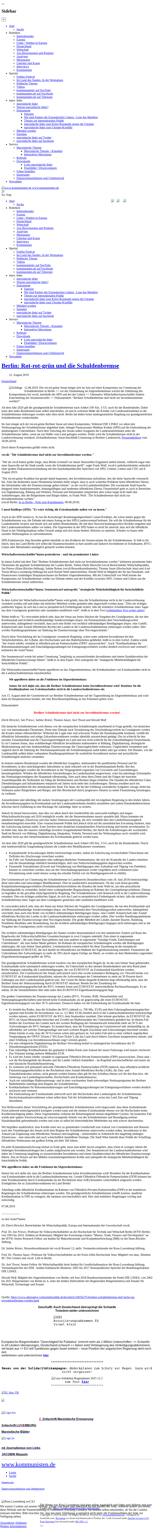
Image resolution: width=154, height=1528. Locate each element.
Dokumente (23, 110)
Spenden (22, 134)
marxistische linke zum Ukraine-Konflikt (48, 127)
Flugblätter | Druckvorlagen (40, 168)
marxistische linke (27, 103)
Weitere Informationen (13, 1526)
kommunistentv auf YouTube (34, 90)
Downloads (23, 161)
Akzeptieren (7, 1522)
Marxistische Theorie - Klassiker (43, 151)
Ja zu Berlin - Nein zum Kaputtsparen (41, 502)
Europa (21, 39)
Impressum (23, 174)
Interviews (23, 66)
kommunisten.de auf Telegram (34, 97)
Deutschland (24, 46)
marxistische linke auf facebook (35, 141)
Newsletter (15, 181)
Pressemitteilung (131, 437)
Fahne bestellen (26, 171)
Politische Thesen (27, 83)
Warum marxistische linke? (32, 107)
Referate (21, 157)
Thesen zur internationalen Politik (44, 120)
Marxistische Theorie (29, 147)
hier (85, 1382)
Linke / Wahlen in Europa (32, 42)
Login (12, 1472)
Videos (21, 86)
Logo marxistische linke (38, 164)
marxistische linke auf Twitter (34, 137)
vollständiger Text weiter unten (125, 610)
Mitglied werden (26, 130)
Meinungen (23, 59)
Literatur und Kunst (28, 63)
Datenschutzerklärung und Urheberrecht (40, 178)
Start (11, 26)
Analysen (22, 56)
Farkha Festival (26, 76)
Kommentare (24, 70)
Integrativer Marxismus (37, 154)
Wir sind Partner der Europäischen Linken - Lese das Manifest (61, 117)
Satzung (29, 113)
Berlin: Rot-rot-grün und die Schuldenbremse (60, 365)
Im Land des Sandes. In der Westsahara (40, 80)
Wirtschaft (23, 49)
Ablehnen (21, 1522)
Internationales (25, 36)
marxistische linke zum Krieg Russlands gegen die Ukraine (59, 124)
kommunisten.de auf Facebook (35, 93)
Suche (20, 29)
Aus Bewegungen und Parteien (35, 53)
